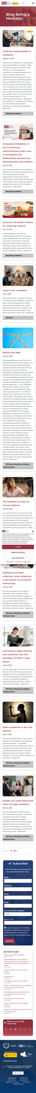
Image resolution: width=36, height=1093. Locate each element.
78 (11, 851)
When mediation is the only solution (14, 998)
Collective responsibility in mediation (14, 955)
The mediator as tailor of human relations (16, 981)
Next (16, 851)
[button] (33, 532)
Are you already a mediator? (14, 911)
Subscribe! (9, 941)
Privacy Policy (18, 561)
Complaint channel (18, 1084)
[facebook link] (25, 1029)
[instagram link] (6, 1029)
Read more (6, 109)
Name (7, 877)
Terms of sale (26, 1082)
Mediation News (9, 467)
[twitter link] (20, 1029)
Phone (6, 894)
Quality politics (24, 1080)
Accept (18, 547)
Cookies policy (9, 561)
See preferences (18, 558)
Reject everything (18, 552)
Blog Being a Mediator (14, 113)
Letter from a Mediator (15, 290)
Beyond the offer (12, 352)
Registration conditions (12, 1082)
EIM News (9, 318)
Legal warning (26, 561)
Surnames (8, 886)
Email (6, 902)
